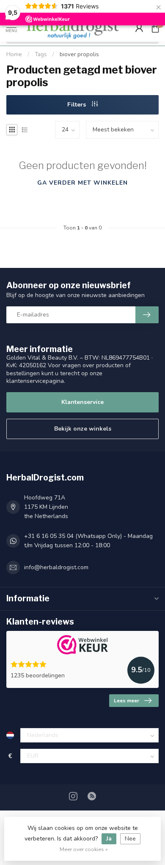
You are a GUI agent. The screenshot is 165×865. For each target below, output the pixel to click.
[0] (155, 27)
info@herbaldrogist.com (56, 567)
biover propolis (79, 54)
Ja (109, 839)
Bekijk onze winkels (82, 429)
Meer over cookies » (84, 849)
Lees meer (126, 700)
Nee (130, 839)
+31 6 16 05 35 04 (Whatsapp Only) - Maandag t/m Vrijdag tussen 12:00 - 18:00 (88, 540)
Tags (41, 54)
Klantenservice (82, 402)
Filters (77, 105)
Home (14, 54)
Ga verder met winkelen (82, 183)
